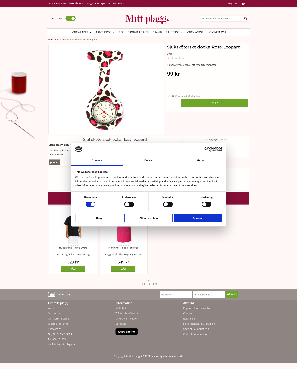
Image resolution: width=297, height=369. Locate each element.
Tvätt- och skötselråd (127, 313)
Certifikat (121, 323)
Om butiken (55, 313)
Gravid (157, 32)
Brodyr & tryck (138, 32)
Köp (214, 103)
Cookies (187, 313)
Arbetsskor (103, 32)
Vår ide (52, 308)
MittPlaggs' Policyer (127, 318)
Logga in (232, 3)
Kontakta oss (217, 32)
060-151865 (118, 3)
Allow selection (148, 218)
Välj (73, 268)
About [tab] (200, 160)
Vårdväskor (195, 32)
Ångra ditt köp (126, 331)
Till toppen (148, 284)
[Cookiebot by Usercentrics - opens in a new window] (207, 149)
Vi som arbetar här (58, 323)
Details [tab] (148, 160)
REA (121, 32)
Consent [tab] (97, 160)
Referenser (189, 318)
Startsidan (53, 39)
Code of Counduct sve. (196, 334)
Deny (99, 218)
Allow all (198, 218)
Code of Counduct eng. (196, 329)
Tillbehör (172, 32)
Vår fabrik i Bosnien (59, 318)
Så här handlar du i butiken (199, 323)
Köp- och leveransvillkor (197, 308)
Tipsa (55, 162)
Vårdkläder (80, 32)
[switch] (129, 204)
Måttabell (121, 308)
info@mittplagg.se (64, 344)
